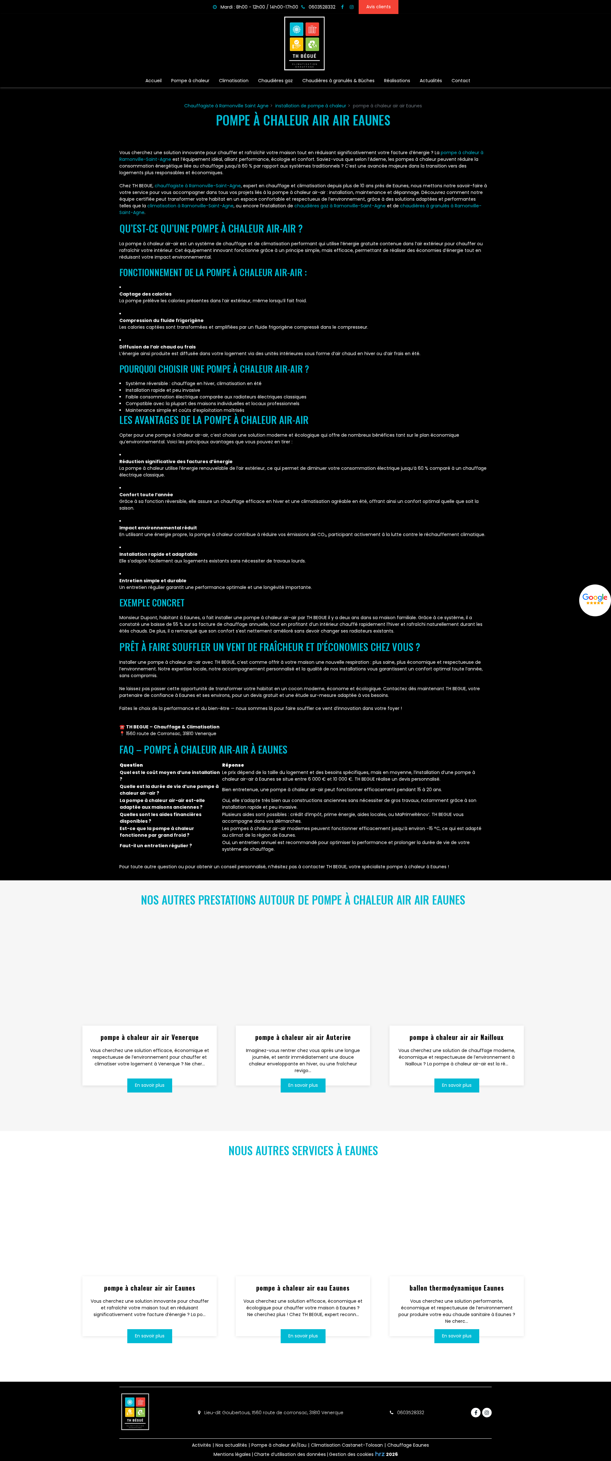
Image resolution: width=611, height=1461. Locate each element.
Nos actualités (231, 1445)
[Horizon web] (380, 1453)
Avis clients (378, 7)
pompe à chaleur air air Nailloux (457, 1037)
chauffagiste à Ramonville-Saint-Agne (198, 186)
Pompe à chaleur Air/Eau (278, 1445)
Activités (201, 1445)
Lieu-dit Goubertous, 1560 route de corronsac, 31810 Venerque (273, 1412)
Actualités (431, 80)
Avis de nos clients (595, 600)
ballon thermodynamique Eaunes (456, 1288)
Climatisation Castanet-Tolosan (347, 1445)
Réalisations (397, 80)
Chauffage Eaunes (408, 1445)
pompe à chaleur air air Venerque (150, 1037)
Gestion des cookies (351, 1454)
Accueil (153, 80)
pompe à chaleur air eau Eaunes (303, 1288)
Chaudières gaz (275, 80)
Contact (461, 80)
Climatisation (234, 80)
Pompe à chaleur (190, 80)
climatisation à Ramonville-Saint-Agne (190, 206)
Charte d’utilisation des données (290, 1454)
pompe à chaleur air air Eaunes (149, 1288)
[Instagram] (351, 7)
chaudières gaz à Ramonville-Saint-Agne (340, 206)
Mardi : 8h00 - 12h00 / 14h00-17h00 (258, 7)
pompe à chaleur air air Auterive (303, 1037)
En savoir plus (150, 1085)
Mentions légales (232, 1454)
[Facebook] (342, 7)
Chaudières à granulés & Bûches (338, 80)
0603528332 (410, 1412)
